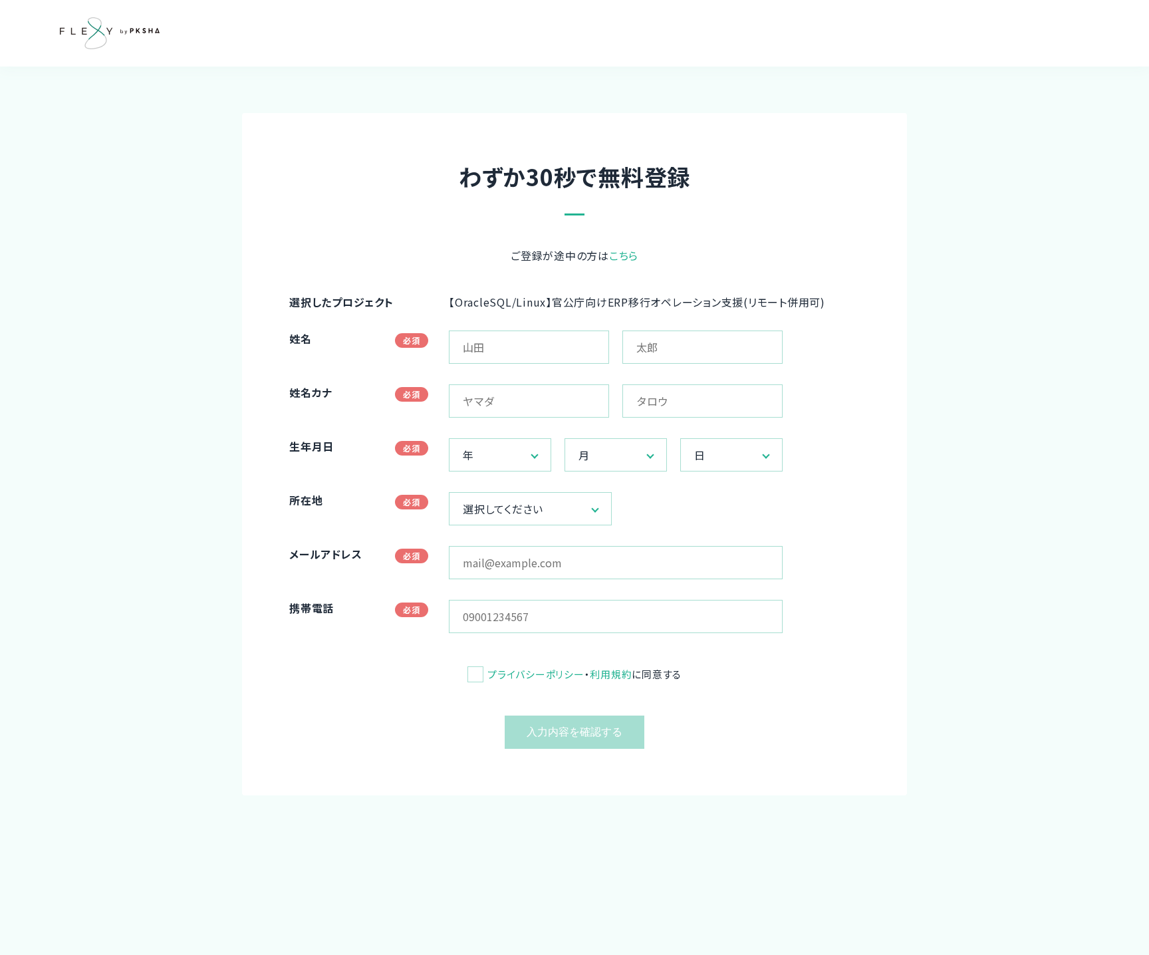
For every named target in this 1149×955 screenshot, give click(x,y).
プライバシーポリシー (535, 674)
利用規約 (611, 674)
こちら (623, 255)
